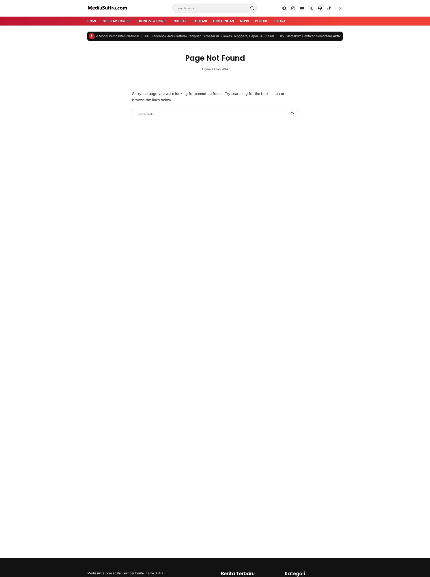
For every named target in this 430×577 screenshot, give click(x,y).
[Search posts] (252, 8)
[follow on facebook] (284, 8)
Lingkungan (223, 21)
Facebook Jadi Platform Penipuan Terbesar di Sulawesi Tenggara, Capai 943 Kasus (199, 36)
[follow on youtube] (302, 8)
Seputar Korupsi (117, 21)
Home (92, 21)
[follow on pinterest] (320, 8)
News (244, 21)
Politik (261, 21)
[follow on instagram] (293, 8)
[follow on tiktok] (329, 8)
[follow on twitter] (311, 8)
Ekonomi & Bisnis (152, 21)
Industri (180, 21)
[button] (341, 8)
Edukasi (200, 21)
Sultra (279, 21)
